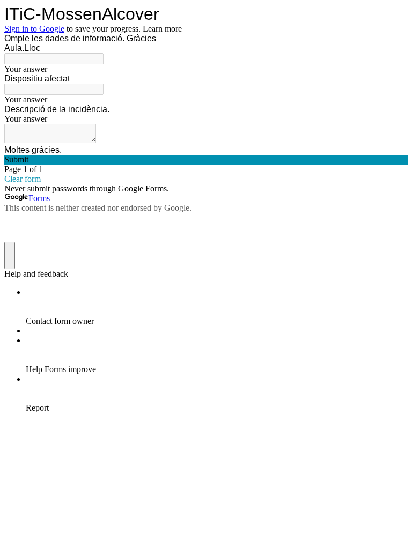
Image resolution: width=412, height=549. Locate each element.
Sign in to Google (34, 28)
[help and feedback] (9, 255)
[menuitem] (217, 306)
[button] (206, 160)
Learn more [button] (162, 28)
